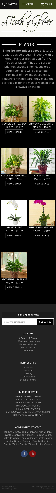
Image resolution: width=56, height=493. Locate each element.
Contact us (28, 370)
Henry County (27, 435)
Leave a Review (28, 379)
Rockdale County (31, 441)
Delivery (28, 373)
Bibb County (27, 431)
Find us (27, 350)
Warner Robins (35, 444)
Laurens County (29, 438)
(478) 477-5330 (28, 347)
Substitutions (28, 376)
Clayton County (43, 431)
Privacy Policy (11, 489)
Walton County (19, 444)
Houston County (44, 435)
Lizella (41, 438)
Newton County (13, 441)
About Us (28, 367)
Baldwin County (12, 431)
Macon (49, 438)
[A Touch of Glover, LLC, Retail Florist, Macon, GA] (7, 466)
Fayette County (11, 435)
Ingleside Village (11, 438)
